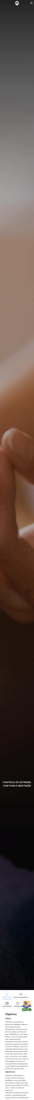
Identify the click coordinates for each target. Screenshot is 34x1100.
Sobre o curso (7, 997)
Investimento (18, 1006)
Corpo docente (7, 1006)
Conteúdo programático (20, 997)
